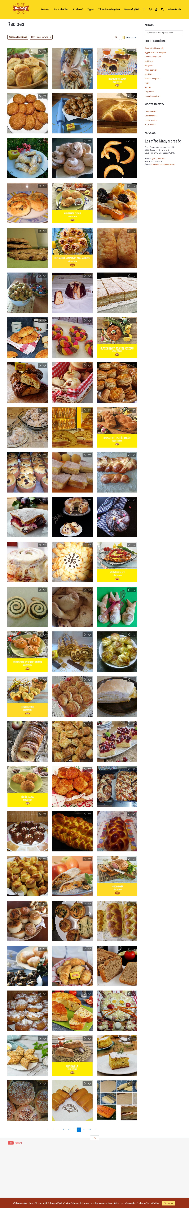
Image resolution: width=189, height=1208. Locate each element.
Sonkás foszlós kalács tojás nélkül (117, 131)
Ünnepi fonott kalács (72, 849)
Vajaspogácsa (27, 87)
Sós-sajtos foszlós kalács (117, 445)
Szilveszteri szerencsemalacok (27, 670)
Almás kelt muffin (72, 401)
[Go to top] (94, 1138)
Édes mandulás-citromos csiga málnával (72, 264)
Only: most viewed (40, 37)
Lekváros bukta (72, 1119)
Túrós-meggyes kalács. (72, 535)
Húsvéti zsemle (27, 715)
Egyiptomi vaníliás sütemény (117, 1119)
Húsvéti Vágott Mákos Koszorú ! (72, 87)
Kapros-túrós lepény (117, 1074)
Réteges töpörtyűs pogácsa (72, 805)
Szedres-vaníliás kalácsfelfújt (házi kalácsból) (117, 220)
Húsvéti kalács (117, 939)
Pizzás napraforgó (72, 580)
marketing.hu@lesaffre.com (163, 164)
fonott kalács (117, 490)
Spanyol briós (72, 176)
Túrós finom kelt (117, 311)
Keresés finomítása (18, 37)
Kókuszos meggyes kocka (117, 760)
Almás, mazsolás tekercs (72, 894)
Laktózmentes (151, 120)
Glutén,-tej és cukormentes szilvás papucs (72, 623)
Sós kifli (117, 176)
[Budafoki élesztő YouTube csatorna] (156, 9)
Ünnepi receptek (152, 96)
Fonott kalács (117, 849)
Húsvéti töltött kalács (72, 445)
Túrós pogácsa (72, 760)
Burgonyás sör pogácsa (27, 894)
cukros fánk (27, 1029)
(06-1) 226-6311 (159, 158)
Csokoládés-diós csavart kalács (72, 670)
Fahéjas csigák (28, 580)
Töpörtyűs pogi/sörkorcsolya (72, 131)
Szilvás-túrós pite (27, 535)
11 (95, 1130)
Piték (147, 83)
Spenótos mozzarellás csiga (72, 939)
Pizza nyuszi (117, 1029)
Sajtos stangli (27, 356)
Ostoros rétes (117, 805)
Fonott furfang (27, 401)
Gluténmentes (151, 116)
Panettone (27, 490)
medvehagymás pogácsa (27, 311)
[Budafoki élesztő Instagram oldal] (151, 9)
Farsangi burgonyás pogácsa (27, 939)
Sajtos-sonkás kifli (72, 984)
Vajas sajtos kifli (117, 670)
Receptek (45, 9)
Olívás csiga (28, 221)
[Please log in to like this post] (40, 51)
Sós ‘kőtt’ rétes (117, 715)
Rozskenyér (117, 984)
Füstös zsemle (28, 805)
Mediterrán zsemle (72, 221)
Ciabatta (72, 1074)
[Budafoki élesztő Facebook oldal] (145, 9)
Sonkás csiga (72, 715)
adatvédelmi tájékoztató (142, 1203)
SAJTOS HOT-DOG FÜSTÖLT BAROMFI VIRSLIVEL (117, 264)
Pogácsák (149, 92)
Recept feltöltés (61, 9)
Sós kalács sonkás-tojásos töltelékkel (72, 1029)
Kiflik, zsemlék (151, 70)
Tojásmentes (150, 124)
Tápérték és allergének (109, 9)
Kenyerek (149, 65)
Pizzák (148, 87)
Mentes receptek (152, 79)
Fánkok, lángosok (153, 57)
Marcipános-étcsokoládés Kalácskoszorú (117, 534)
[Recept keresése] (162, 9)
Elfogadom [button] (168, 1203)
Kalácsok (149, 61)
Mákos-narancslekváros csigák (27, 625)
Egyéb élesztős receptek (155, 52)
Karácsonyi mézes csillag (28, 984)
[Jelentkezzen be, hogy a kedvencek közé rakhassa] (44, 51)
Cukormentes (150, 111)
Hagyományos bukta (117, 87)
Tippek (90, 9)
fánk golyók (27, 849)
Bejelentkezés (174, 9)
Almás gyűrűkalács (27, 760)
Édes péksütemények (154, 48)
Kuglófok (149, 74)
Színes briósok (72, 356)
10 (89, 1130)
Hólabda (27, 445)
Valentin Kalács (117, 580)
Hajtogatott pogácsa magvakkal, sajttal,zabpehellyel (117, 399)
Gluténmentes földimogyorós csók (27, 131)
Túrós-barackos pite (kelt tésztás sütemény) (72, 489)
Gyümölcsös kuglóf (72, 311)
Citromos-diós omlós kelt (27, 1074)
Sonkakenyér (117, 894)
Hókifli (27, 176)
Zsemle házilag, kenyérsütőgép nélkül (27, 1119)
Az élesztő (78, 9)
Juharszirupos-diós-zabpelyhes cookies (28, 264)
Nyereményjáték (132, 9)
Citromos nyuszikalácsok (117, 625)
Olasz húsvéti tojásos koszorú (117, 356)
